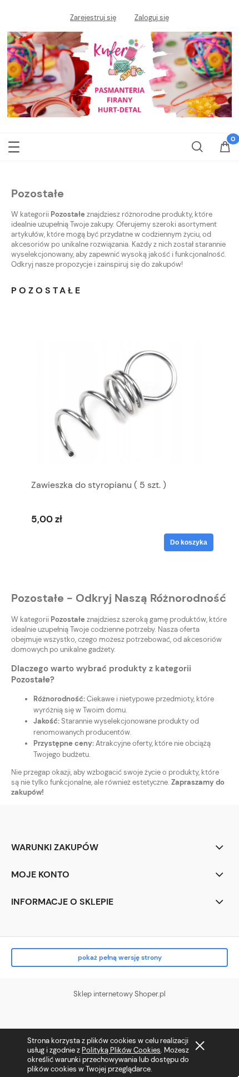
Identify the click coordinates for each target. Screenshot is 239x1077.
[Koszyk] (225, 147)
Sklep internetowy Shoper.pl (119, 994)
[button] (14, 144)
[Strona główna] (119, 72)
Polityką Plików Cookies (121, 1050)
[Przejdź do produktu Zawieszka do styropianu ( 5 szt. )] (119, 402)
